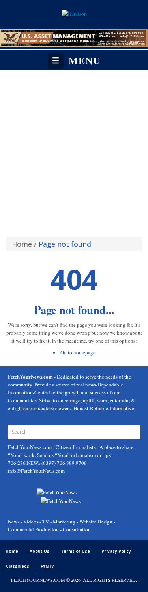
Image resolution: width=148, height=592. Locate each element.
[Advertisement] (74, 152)
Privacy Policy (116, 551)
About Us (39, 551)
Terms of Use (75, 551)
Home (22, 244)
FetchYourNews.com (30, 447)
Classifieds (17, 566)
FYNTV (47, 566)
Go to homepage (78, 352)
